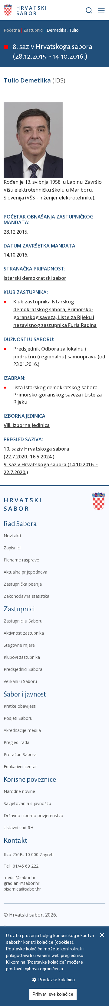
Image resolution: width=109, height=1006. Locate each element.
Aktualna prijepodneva (25, 572)
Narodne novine (19, 791)
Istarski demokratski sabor (35, 278)
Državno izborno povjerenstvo (33, 815)
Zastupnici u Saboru (23, 621)
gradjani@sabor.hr (21, 883)
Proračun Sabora (20, 754)
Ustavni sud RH (18, 827)
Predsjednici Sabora (23, 669)
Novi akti (12, 536)
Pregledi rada (16, 742)
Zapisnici (12, 548)
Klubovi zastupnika (22, 657)
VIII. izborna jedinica (27, 425)
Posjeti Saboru (18, 718)
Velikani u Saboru (20, 681)
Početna (12, 30)
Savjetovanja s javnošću (27, 803)
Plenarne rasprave (21, 560)
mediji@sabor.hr (19, 877)
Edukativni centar (20, 766)
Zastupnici (33, 30)
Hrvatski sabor (32, 10)
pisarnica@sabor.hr (22, 889)
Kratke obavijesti (20, 706)
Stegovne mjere (19, 645)
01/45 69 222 (25, 866)
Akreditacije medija (22, 730)
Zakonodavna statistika (26, 596)
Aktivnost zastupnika (24, 633)
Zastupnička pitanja (23, 584)
